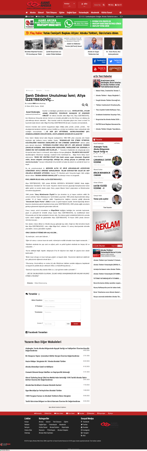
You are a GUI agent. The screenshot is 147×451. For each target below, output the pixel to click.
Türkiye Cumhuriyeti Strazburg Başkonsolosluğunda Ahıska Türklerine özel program (108, 105)
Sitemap (27, 433)
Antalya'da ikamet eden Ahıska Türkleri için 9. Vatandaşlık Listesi (108, 269)
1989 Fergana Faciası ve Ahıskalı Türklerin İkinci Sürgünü (48, 396)
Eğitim (61, 12)
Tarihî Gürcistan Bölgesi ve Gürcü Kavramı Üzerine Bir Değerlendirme (53, 401)
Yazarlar (47, 90)
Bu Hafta (120, 246)
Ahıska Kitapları (63, 430)
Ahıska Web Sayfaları (46, 433)
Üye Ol (119, 5)
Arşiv (111, 413)
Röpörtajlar (65, 427)
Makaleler (51, 16)
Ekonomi (41, 430)
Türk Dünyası (51, 12)
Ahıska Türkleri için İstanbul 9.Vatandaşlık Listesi (108, 260)
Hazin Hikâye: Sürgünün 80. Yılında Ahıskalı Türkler (46, 361)
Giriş (111, 5)
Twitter (85, 425)
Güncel (41, 12)
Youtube (85, 427)
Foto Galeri (30, 16)
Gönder (76, 324)
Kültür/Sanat (107, 12)
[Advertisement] (57, 72)
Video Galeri (40, 16)
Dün (116, 246)
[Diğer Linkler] (120, 12)
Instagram (86, 430)
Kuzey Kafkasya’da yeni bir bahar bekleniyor (108, 287)
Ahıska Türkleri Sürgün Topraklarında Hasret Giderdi (108, 129)
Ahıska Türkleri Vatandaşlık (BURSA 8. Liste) (108, 265)
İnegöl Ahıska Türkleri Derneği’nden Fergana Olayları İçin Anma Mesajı (108, 100)
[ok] (103, 5)
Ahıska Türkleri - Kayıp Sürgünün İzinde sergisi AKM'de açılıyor (108, 95)
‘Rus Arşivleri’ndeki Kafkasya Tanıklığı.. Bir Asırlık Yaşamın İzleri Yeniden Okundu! (108, 110)
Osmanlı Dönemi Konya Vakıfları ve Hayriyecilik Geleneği (48, 372)
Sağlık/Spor (71, 12)
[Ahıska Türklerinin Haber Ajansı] (38, 9)
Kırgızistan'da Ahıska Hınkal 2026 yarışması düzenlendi (108, 119)
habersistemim (75, 449)
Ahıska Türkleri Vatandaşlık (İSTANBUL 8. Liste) (108, 274)
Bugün (113, 246)
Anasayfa (30, 90)
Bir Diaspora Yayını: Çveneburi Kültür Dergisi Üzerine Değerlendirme (52, 356)
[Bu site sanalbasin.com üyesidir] (5, 445)
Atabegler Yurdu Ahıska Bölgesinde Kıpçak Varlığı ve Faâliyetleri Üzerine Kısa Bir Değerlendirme (57, 349)
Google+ (85, 433)
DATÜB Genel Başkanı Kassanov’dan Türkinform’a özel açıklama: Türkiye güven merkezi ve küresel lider (108, 124)
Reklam (26, 425)
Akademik (95, 12)
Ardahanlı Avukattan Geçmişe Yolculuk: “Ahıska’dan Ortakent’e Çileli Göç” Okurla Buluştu (108, 114)
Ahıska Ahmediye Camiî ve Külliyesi (39, 367)
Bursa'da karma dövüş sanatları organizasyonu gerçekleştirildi (108, 283)
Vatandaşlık (84, 12)
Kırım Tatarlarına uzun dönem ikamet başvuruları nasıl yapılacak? (108, 292)
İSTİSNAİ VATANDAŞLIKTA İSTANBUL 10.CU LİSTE (108, 278)
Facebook (85, 422)
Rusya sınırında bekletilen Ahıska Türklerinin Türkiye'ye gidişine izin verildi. (108, 297)
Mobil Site (48, 413)
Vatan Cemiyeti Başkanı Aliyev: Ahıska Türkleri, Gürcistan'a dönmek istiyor (86, 33)
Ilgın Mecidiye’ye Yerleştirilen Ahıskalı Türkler (44, 390)
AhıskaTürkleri (54, 427)
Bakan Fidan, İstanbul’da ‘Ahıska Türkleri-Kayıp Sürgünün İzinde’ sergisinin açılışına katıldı (108, 90)
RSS (84, 436)
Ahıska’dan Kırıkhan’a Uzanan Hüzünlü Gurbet (43, 385)
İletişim (26, 427)
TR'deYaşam (51, 430)
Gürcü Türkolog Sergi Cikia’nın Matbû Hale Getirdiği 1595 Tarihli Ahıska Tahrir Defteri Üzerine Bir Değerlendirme (56, 378)
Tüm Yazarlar (107, 207)
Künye (26, 422)
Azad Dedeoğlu (33, 112)
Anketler (60, 16)
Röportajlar (101, 413)
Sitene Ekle (28, 430)
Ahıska (33, 12)
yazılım (69, 449)
